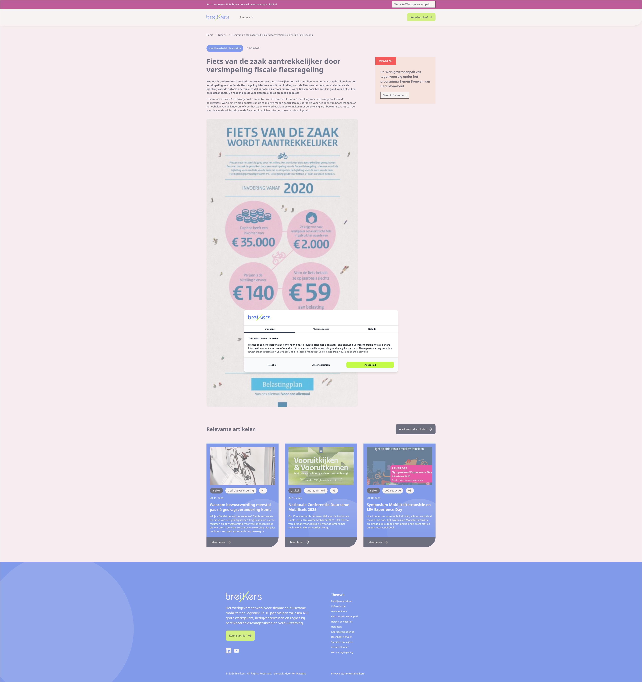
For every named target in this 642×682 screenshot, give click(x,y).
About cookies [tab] (321, 329)
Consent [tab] (270, 329)
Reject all (272, 364)
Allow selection (321, 364)
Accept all (370, 364)
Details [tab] (372, 329)
